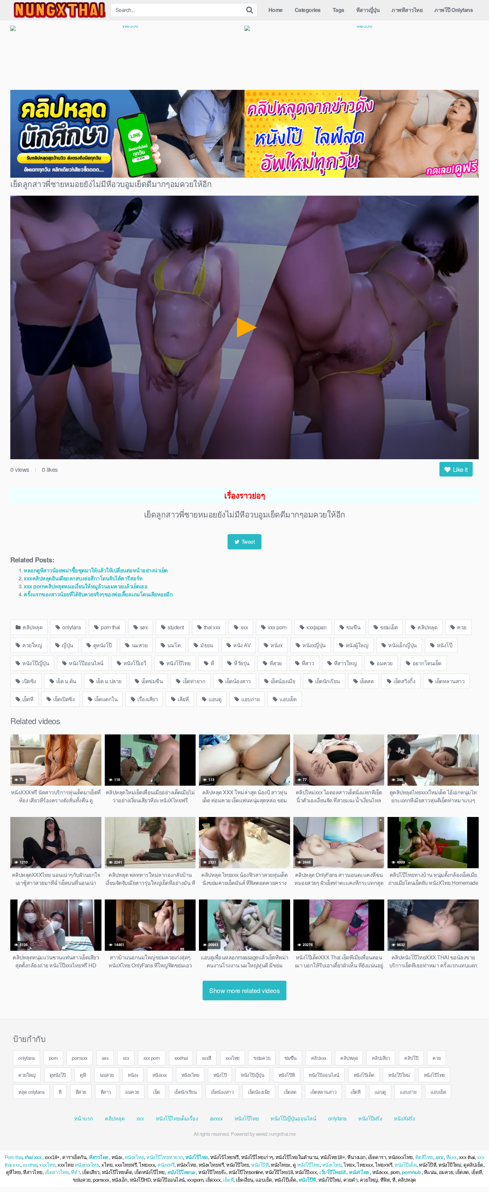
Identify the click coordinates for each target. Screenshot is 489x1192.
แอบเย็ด (287, 699)
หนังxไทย (190, 1074)
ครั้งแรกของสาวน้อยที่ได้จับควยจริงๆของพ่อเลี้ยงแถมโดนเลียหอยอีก (98, 594)
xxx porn (277, 627)
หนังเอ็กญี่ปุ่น (402, 645)
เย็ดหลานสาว (449, 681)
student (175, 627)
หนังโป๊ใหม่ (398, 1074)
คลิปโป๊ (411, 1057)
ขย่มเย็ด (388, 627)
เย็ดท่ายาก (194, 681)
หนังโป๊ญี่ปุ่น (35, 663)
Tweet (247, 541)
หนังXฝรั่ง (404, 1118)
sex (143, 627)
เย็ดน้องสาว (237, 681)
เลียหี (183, 699)
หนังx (276, 645)
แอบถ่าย (250, 699)
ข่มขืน (353, 627)
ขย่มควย (261, 1057)
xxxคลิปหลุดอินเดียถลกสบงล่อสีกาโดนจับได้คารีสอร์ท (83, 578)
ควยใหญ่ (31, 645)
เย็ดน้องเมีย (282, 681)
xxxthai (181, 1057)
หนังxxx (159, 1074)
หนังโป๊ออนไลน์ (85, 663)
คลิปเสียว (381, 1057)
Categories (308, 10)
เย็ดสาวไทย (57, 1172)
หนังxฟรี (165, 1165)
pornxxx (79, 1057)
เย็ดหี (27, 699)
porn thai (110, 627)
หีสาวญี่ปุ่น (368, 10)
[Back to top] (470, 1171)
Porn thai (14, 1157)
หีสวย (275, 663)
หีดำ (75, 1172)
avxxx (216, 1118)
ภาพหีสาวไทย (407, 10)
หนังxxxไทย (87, 1165)
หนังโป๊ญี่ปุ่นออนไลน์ (293, 1118)
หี (211, 663)
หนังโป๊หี (286, 1074)
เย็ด (156, 1091)
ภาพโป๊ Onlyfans (453, 10)
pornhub (411, 1172)
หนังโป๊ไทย (178, 663)
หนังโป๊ (443, 645)
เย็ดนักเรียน (327, 681)
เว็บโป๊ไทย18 (332, 1172)
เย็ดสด (366, 681)
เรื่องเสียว (147, 699)
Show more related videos (244, 990)
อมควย (384, 663)
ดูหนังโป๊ (102, 645)
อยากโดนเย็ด (426, 663)
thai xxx (212, 627)
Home (275, 10)
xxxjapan (316, 627)
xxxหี (206, 1057)
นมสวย (138, 645)
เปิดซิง (28, 681)
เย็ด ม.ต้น (65, 681)
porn (53, 1057)
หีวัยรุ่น (241, 663)
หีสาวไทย (98, 1157)
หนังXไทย (359, 1172)
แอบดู (215, 699)
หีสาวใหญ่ (345, 663)
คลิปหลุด (32, 627)
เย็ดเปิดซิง (63, 699)
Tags (338, 10)
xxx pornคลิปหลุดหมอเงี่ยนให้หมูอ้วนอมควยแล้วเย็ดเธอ (85, 586)
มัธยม (206, 645)
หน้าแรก (83, 1118)
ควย (461, 627)
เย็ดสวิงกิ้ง (404, 681)
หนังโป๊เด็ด (364, 1074)
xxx (243, 627)
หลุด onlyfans (31, 1091)
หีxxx (451, 1157)
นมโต (173, 645)
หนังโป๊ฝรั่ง (370, 1118)
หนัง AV (241, 645)
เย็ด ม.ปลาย (108, 681)
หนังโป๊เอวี (134, 663)
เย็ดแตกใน (105, 699)
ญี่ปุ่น (67, 645)
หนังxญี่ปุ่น (313, 645)
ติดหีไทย (424, 1157)
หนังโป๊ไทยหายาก (164, 1157)
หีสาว (307, 663)
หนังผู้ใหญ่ (356, 645)
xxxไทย (233, 1057)
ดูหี (82, 1074)
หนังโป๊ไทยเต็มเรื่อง (177, 1118)
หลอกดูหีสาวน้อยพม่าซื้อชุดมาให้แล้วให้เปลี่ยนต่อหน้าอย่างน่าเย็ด (96, 570)
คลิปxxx (318, 1057)
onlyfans (71, 627)
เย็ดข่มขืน (151, 681)
